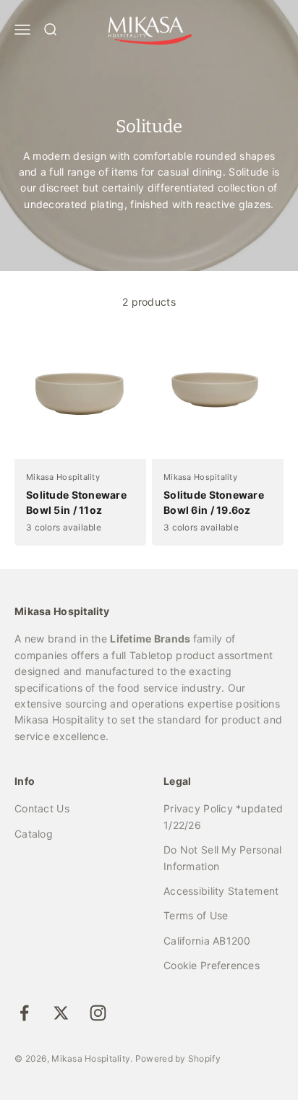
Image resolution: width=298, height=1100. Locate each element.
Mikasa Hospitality (63, 477)
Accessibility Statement (220, 891)
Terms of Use (195, 915)
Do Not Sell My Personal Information (222, 857)
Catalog (33, 834)
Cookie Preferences (211, 965)
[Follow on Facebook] (24, 1013)
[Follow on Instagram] (98, 1013)
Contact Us (41, 808)
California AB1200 (207, 940)
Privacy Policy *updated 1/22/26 (223, 816)
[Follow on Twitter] (61, 1013)
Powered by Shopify (178, 1058)
